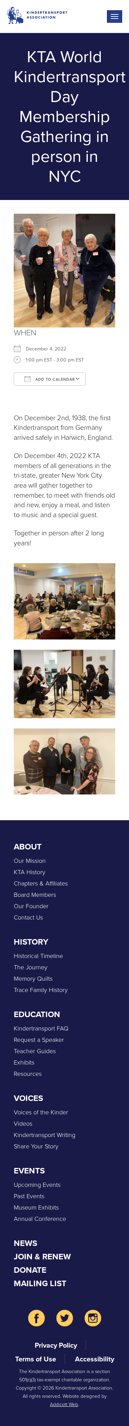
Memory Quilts (33, 978)
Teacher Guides (35, 1051)
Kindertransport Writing (44, 1134)
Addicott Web (64, 1404)
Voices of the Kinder (41, 1112)
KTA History (29, 872)
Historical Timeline (38, 955)
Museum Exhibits (36, 1207)
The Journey (30, 967)
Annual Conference (40, 1218)
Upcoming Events (37, 1184)
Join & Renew (42, 1256)
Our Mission (30, 860)
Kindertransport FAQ (41, 1028)
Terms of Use (35, 1359)
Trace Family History (41, 989)
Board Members (35, 894)
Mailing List (40, 1283)
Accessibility (94, 1359)
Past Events (29, 1196)
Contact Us (28, 917)
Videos (23, 1123)
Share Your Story (36, 1146)
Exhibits (24, 1062)
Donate (30, 1270)
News (25, 1243)
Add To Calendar (54, 379)
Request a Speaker (39, 1039)
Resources (28, 1073)
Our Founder (31, 906)
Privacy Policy (56, 1345)
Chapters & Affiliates (41, 883)
